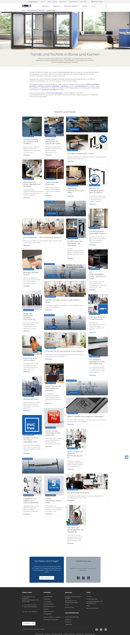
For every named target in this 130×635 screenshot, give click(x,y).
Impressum (47, 634)
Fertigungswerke (91, 599)
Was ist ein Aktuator (92, 608)
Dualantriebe (47, 601)
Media (88, 605)
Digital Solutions (48, 611)
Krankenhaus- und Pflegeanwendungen (71, 601)
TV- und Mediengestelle (80, 86)
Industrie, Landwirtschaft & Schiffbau (73, 597)
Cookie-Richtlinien (39, 634)
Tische (67, 605)
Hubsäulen (47, 599)
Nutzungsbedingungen (57, 634)
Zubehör (46, 609)
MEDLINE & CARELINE (72, 617)
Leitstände (40, 86)
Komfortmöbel (69, 607)
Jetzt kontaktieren (47, 578)
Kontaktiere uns (29, 623)
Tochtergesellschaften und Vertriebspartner (94, 602)
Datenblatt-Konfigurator (51, 619)
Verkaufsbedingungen (90, 634)
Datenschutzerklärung (69, 634)
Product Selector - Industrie (52, 617)
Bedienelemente (49, 606)
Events (49, 1)
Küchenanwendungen (49, 89)
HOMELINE (68, 624)
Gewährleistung (79, 634)
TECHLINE (68, 622)
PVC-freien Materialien (55, 93)
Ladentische (64, 86)
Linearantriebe (48, 596)
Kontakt (88, 596)
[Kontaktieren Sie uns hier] (126, 457)
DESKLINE (68, 619)
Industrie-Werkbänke (52, 86)
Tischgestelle (47, 614)
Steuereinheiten (48, 604)
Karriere (55, 1)
